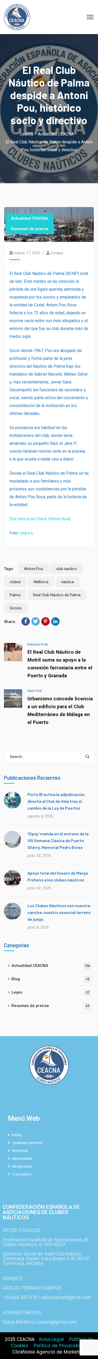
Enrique (57, 253)
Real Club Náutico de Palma (56, 595)
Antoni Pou (33, 568)
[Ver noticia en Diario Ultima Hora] (39, 518)
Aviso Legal (51, 1339)
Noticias (20, 1150)
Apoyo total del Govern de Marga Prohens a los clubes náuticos (57, 876)
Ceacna (26, 134)
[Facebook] (25, 621)
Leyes (50, 992)
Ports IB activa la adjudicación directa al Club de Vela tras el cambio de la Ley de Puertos (56, 801)
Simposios (22, 1166)
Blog (50, 979)
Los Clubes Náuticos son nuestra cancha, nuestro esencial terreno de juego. (59, 912)
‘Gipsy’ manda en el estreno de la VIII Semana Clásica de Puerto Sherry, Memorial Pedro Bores (58, 840)
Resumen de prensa (29, 228)
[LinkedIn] (55, 621)
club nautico (66, 568)
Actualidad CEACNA (56, 134)
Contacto (21, 1174)
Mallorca (41, 582)
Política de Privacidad (58, 1345)
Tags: (9, 568)
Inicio (17, 1135)
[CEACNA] (17, 16)
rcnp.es (26, 532)
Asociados (22, 1158)
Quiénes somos (27, 1142)
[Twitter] (35, 621)
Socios (16, 608)
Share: (10, 621)
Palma (15, 595)
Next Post (34, 691)
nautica (67, 582)
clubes (15, 582)
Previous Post (37, 644)
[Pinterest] (45, 621)
